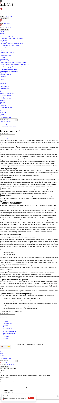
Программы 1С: (4, 40)
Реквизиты (2, 114)
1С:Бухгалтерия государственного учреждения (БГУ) (13, 62)
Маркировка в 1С (4, 97)
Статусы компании (7, 323)
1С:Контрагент (3, 78)
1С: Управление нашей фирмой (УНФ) (9, 45)
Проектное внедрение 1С (6, 98)
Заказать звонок (4, 18)
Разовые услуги (4, 91)
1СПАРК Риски (4, 79)
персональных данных (44, 387)
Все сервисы (3, 83)
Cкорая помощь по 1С (5, 86)
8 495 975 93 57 (8, 16)
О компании (3, 105)
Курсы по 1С (3, 100)
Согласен (31, 397)
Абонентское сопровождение (7, 93)
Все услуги (2, 102)
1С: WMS (2, 57)
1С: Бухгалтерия (4, 42)
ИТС (1, 90)
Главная (2, 31)
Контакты (2, 116)
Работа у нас (3, 112)
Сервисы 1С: (3, 72)
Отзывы (2, 103)
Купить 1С (2, 33)
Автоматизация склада (5, 95)
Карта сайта (6, 336)
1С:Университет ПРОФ (6, 67)
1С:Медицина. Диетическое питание (9, 71)
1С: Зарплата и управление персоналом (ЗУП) (11, 43)
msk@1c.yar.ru (7, 11)
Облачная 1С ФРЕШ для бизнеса (8, 36)
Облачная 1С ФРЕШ (5, 35)
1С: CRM (2, 54)
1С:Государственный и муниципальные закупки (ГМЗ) (13, 66)
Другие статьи (3, 137)
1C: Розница (3, 47)
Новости (2, 109)
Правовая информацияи (9, 333)
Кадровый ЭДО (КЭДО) (6, 74)
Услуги (1, 85)
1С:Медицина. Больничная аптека (8, 69)
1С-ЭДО (2, 81)
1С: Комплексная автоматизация (8, 52)
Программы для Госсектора (6, 60)
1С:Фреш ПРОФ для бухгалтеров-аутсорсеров (11, 38)
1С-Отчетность (3, 76)
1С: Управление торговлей (6, 48)
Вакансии (5, 325)
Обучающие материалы (8, 334)
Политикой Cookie (6, 399)
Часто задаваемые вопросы (6, 110)
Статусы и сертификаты (6, 107)
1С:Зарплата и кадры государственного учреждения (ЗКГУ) (14, 64)
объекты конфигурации (12, 138)
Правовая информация (5, 117)
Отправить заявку (7, 328)
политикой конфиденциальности (16, 387)
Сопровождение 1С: (5, 88)
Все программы (4, 59)
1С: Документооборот (5, 55)
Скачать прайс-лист (6, 121)
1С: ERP (2, 50)
